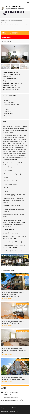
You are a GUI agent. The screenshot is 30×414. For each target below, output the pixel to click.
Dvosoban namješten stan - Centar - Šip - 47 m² (14, 322)
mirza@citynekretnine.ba (10, 397)
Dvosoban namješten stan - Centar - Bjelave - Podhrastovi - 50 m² (14, 294)
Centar (12, 85)
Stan (17, 72)
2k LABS (16, 411)
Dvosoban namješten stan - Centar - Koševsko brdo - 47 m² (14, 350)
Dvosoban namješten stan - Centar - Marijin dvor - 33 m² (14, 378)
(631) (5, 20)
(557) (17, 20)
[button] (26, 54)
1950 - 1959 (20, 83)
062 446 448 (8, 41)
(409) (4, 23)
